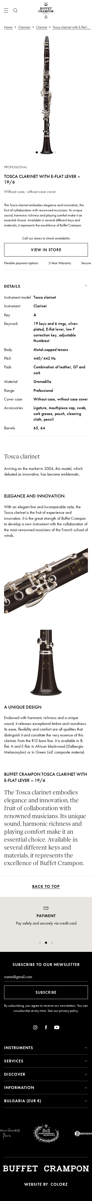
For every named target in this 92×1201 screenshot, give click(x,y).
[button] (40, 943)
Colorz (59, 1184)
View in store (46, 249)
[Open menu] (6, 10)
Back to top (46, 886)
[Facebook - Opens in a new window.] (46, 1028)
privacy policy (68, 1011)
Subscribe (46, 992)
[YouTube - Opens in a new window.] (57, 1028)
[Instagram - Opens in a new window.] (35, 1028)
